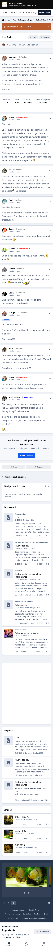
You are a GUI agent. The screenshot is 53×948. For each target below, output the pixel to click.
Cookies (37, 914)
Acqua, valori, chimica (24, 601)
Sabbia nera (21, 604)
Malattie (18, 570)
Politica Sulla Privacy (12, 914)
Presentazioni (20, 514)
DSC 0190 (20, 845)
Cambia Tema (34, 910)
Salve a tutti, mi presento (27, 633)
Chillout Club (34, 45)
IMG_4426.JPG (22, 816)
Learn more (5, 4)
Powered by (33, 918)
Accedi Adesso (26, 455)
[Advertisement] (26, 693)
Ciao (17, 517)
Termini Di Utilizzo (13, 937)
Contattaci (27, 914)
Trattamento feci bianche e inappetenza (28, 575)
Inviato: (34, 753)
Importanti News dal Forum (19, 27)
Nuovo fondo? (22, 545)
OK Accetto (44, 931)
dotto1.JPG (20, 830)
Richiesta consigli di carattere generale (31, 542)
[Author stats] (50, 58)
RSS (46, 914)
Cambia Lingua (18, 910)
